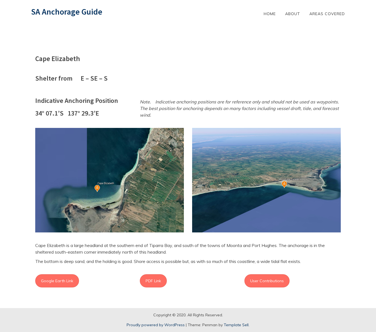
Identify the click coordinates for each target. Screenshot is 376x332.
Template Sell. (236, 324)
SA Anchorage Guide (66, 11)
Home (270, 13)
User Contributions (267, 280)
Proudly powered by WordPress (156, 324)
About (292, 13)
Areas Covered (327, 13)
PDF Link (153, 280)
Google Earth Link (57, 280)
